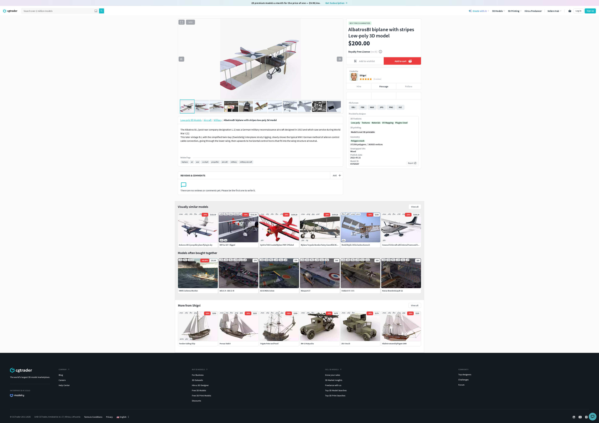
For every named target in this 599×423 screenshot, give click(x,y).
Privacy (109, 417)
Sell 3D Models (332, 369)
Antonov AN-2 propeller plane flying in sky (195, 245)
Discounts (196, 400)
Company (63, 369)
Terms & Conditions (93, 417)
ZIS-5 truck (345, 343)
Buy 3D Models (198, 369)
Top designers (464, 374)
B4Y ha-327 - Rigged (227, 245)
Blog (61, 375)
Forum (461, 384)
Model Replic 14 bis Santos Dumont (356, 245)
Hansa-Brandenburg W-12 (392, 291)
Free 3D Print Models (201, 395)
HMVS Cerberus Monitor (188, 291)
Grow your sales (332, 375)
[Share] (408, 96)
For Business (198, 375)
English (122, 417)
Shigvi (363, 75)
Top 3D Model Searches (336, 390)
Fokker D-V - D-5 (348, 291)
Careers (62, 380)
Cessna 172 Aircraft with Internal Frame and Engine (402, 245)
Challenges (463, 379)
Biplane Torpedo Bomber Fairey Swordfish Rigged (320, 245)
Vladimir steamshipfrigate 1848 (394, 343)
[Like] (358, 96)
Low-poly (355, 123)
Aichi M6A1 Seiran (267, 291)
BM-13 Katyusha (307, 343)
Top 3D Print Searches (335, 395)
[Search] (101, 10)
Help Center (64, 385)
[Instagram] (586, 417)
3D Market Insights (333, 380)
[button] (95, 10)
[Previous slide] (181, 59)
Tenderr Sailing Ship (187, 343)
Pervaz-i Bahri (225, 343)
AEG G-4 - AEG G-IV (227, 291)
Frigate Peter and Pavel (269, 343)
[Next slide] (339, 59)
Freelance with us (333, 385)
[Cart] (569, 10)
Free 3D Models (199, 390)
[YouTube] (580, 417)
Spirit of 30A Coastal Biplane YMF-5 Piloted (277, 245)
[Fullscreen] (181, 22)
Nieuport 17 (305, 291)
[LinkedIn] (574, 417)
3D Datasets (197, 380)
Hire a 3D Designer (200, 385)
